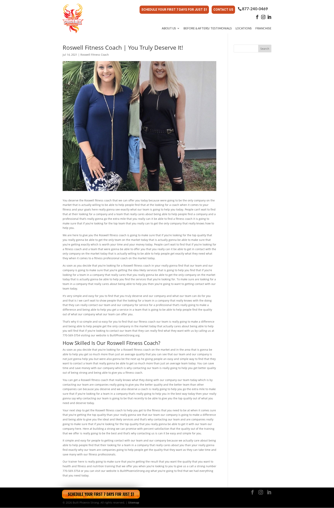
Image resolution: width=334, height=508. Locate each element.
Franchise (263, 28)
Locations (243, 28)
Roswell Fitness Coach (94, 54)
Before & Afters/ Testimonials (207, 28)
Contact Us (223, 9)
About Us (169, 28)
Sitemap (133, 502)
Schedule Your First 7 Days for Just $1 (174, 9)
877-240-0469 (255, 9)
